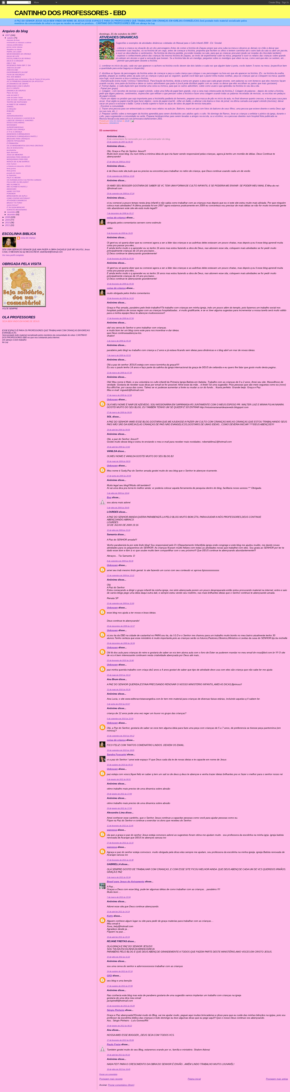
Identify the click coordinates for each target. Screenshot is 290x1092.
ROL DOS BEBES (14, 77)
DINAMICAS (114, 123)
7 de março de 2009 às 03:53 (119, 355)
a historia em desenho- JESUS (19, 166)
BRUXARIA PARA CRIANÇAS (18, 139)
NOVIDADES (12, 125)
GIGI (109, 975)
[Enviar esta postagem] (132, 121)
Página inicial (194, 1079)
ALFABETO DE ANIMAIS (16, 104)
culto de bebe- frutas (15, 97)
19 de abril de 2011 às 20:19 (118, 937)
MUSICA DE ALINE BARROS (18, 162)
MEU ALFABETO (13, 184)
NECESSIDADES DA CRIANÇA (19, 54)
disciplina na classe (14, 49)
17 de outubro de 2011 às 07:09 (120, 986)
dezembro (11, 215)
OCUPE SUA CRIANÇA (16, 129)
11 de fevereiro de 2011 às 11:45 (120, 826)
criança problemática (15, 45)
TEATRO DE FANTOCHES (17, 102)
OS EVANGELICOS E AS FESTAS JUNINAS (24, 180)
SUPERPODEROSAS (15, 127)
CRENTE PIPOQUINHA (16, 141)
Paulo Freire (114, 1044)
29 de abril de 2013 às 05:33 (118, 1055)
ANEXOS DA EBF (14, 68)
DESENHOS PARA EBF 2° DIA (19, 65)
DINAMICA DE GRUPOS (16, 91)
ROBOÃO (10, 111)
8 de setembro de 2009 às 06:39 (120, 561)
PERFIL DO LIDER (14, 52)
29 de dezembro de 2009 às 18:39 (121, 643)
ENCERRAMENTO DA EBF (17, 72)
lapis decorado (12, 152)
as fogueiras (11, 175)
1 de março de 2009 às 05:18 (119, 341)
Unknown (112, 399)
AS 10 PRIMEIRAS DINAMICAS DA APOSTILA (25, 81)
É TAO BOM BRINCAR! (16, 207)
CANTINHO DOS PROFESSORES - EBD (70, 12)
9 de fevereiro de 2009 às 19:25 (120, 233)
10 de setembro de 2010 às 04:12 (120, 736)
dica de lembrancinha (15, 148)
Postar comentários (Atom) (121, 1085)
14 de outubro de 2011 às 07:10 (120, 971)
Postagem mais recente (111, 1079)
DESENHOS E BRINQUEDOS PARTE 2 (22, 136)
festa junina (11, 168)
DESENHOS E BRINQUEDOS (18, 134)
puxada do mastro (14, 173)
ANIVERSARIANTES (15, 116)
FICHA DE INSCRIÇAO (16, 75)
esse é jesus (11, 164)
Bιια (109, 497)
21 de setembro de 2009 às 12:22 (120, 575)
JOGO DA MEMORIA (15, 155)
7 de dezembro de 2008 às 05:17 (120, 213)
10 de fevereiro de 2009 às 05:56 (120, 259)
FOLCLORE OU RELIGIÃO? (18, 182)
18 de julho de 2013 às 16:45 (118, 1069)
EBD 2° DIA (11, 63)
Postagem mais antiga (277, 1079)
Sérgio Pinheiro (116, 1010)
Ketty (110, 915)
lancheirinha (11, 150)
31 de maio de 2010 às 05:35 (118, 690)
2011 (7, 225)
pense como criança (14, 47)
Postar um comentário (108, 1074)
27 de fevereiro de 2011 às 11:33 (120, 843)
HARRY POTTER (13, 191)
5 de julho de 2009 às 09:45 (118, 508)
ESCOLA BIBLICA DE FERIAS (19, 58)
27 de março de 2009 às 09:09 (119, 412)
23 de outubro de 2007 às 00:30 (120, 142)
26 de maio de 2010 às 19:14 (118, 675)
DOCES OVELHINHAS (15, 123)
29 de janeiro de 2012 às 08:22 (119, 1026)
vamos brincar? (12, 205)
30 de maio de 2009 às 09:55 (118, 461)
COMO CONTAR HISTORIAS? (18, 198)
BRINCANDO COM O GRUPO (18, 86)
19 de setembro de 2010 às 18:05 (120, 750)
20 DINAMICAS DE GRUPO (17, 84)
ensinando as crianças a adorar (19, 42)
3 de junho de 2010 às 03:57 (118, 704)
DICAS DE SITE (13, 56)
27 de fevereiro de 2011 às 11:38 (120, 860)
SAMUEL (10, 107)
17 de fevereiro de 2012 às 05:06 (120, 1040)
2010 (7, 222)
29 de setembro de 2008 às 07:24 (120, 193)
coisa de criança (116, 217)
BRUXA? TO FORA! (14, 203)
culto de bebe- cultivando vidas (19, 100)
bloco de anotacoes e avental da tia (21, 118)
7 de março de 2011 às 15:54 (119, 897)
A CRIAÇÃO (11, 109)
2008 (7, 217)
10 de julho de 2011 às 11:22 (118, 957)
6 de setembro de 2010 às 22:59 (120, 719)
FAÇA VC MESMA (14, 178)
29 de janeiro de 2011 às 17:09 (119, 794)
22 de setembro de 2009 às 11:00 (120, 603)
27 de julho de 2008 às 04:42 (118, 162)
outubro (10, 38)
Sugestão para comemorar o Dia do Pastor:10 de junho (28, 79)
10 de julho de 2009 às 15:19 (118, 530)
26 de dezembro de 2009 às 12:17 (121, 626)
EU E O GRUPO (13, 88)
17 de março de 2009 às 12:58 (119, 395)
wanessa (112, 830)
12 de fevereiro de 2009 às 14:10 (120, 298)
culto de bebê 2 (13, 95)
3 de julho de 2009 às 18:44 (118, 493)
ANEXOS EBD (12, 70)
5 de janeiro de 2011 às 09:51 (119, 779)
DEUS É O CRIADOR (15, 61)
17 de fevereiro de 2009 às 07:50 (120, 318)
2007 (7, 35)
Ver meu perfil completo (13, 255)
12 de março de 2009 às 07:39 (119, 373)
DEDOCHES (11, 189)
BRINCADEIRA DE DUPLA (17, 196)
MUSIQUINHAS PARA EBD (17, 159)
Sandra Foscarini (116, 754)
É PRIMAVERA (12, 143)
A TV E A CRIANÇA (14, 132)
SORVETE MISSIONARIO (17, 210)
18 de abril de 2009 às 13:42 (118, 447)
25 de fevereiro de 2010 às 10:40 (120, 660)
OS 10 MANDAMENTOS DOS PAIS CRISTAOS (25, 146)
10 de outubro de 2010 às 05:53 (120, 765)
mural (9, 113)
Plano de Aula (12, 93)
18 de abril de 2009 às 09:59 (118, 430)
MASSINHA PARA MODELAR (18, 157)
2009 (7, 220)
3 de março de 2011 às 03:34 (119, 877)
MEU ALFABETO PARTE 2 (17, 187)
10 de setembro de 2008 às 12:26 (120, 176)
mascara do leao (13, 40)
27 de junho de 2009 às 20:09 (119, 476)
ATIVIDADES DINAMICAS (17, 200)
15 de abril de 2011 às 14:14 (118, 912)
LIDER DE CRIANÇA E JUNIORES (20, 120)
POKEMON (11, 194)
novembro (11, 212)
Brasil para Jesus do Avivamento (125, 881)
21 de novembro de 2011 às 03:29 (121, 1006)
